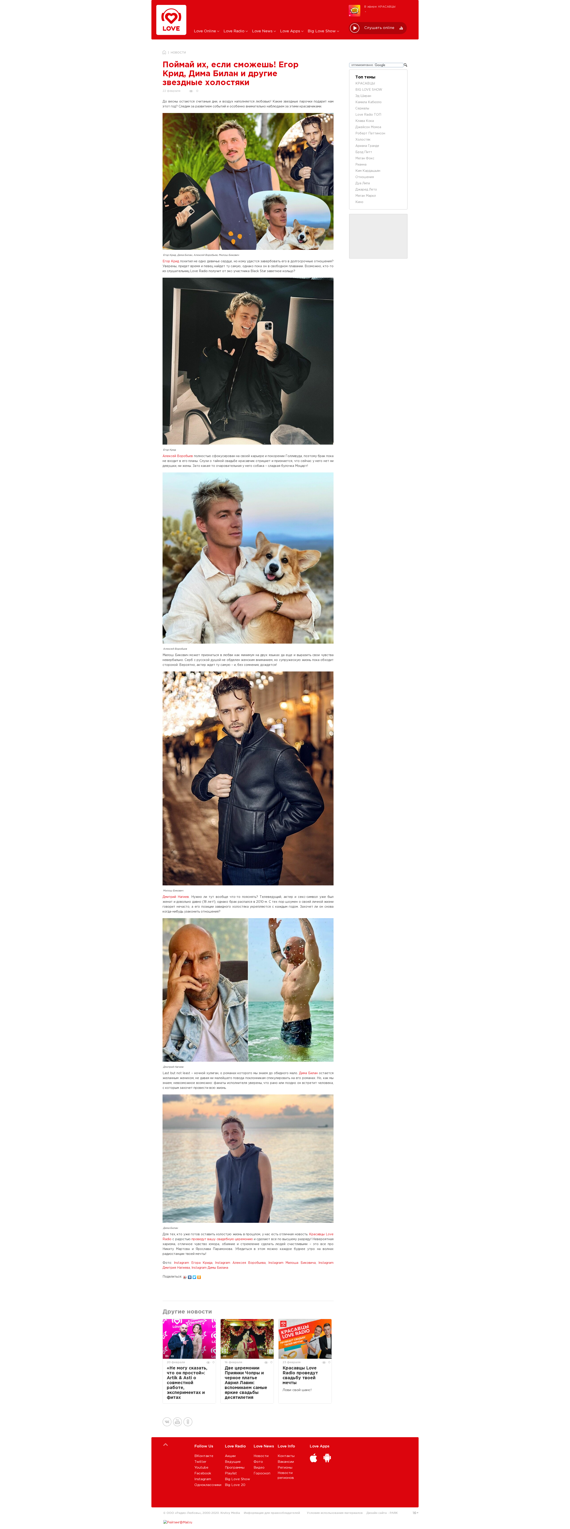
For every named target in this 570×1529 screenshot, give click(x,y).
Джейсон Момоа (368, 127)
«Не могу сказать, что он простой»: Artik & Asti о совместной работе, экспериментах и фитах (187, 1383)
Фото (258, 1461)
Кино (359, 202)
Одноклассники (207, 1485)
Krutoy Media (230, 1512)
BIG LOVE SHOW (368, 89)
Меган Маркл (365, 196)
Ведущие (233, 1461)
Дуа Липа (362, 183)
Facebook (202, 1473)
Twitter (200, 1461)
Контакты (286, 1456)
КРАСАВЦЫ (365, 83)
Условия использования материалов (335, 1512)
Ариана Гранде (367, 146)
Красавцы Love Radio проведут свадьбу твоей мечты (300, 1375)
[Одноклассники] (199, 1276)
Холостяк (362, 139)
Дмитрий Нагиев (176, 897)
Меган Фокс (364, 158)
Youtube (201, 1467)
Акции (230, 1456)
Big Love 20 (235, 1485)
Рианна (360, 164)
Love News (263, 31)
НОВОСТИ (178, 52)
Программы (234, 1467)
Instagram (202, 1479)
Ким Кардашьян (367, 171)
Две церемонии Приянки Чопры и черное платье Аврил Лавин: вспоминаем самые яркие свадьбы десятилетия (246, 1383)
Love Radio (235, 31)
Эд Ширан (363, 96)
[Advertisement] (268, 14)
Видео (259, 1467)
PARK (394, 1512)
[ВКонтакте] (189, 1276)
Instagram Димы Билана (209, 1267)
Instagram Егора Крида (193, 1263)
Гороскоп (262, 1473)
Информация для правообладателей (272, 1512)
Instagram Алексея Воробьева (240, 1263)
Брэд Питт (363, 152)
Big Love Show (322, 31)
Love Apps (290, 31)
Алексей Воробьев (178, 456)
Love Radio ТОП (368, 114)
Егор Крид (171, 261)
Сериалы (362, 108)
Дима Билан (308, 1073)
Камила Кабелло (368, 102)
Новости (261, 1456)
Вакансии (286, 1461)
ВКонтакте (203, 1456)
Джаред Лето (366, 189)
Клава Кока (364, 121)
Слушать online (379, 28)
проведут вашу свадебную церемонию (222, 1239)
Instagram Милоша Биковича (292, 1263)
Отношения (364, 177)
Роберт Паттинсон (370, 133)
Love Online (205, 31)
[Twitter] (194, 1276)
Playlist (231, 1473)
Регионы (285, 1467)
